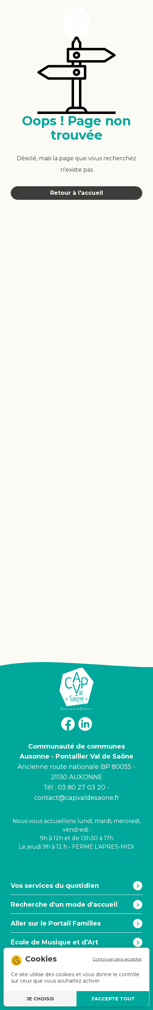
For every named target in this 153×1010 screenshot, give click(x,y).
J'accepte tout (113, 998)
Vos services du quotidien (55, 886)
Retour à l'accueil (76, 192)
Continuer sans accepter (117, 959)
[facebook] (68, 723)
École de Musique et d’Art (54, 942)
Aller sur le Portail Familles (56, 923)
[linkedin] (85, 724)
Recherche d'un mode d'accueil (64, 905)
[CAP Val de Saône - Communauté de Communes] (76, 23)
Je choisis (40, 998)
